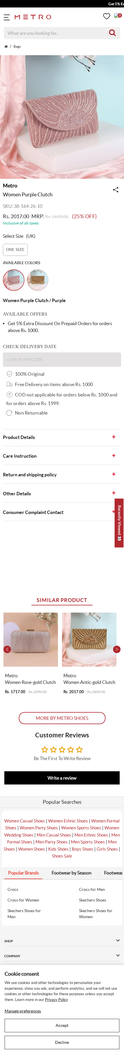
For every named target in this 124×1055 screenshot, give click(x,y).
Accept (62, 1025)
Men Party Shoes (51, 841)
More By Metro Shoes (62, 718)
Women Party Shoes (39, 827)
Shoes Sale (62, 855)
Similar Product (62, 600)
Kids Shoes (58, 849)
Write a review (62, 777)
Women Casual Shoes (24, 820)
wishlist (106, 16)
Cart (116, 15)
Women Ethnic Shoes (68, 820)
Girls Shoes (107, 849)
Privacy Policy (56, 1000)
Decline (62, 1042)
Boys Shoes (82, 849)
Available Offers (25, 314)
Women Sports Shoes (81, 827)
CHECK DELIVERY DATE (30, 346)
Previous (7, 649)
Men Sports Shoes (88, 841)
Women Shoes (31, 849)
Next (117, 649)
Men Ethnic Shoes (91, 835)
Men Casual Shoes (54, 835)
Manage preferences (23, 1011)
